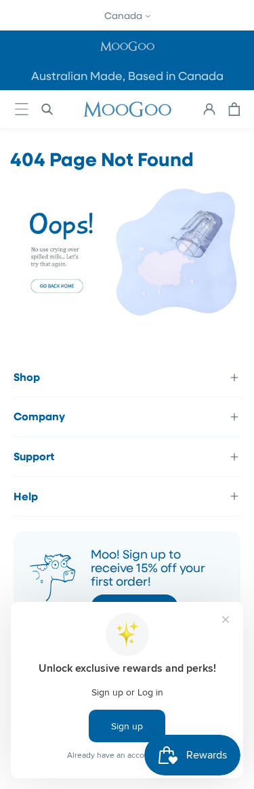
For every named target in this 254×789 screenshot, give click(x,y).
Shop (27, 376)
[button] (127, 46)
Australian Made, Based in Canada (127, 75)
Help (26, 496)
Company (39, 416)
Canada (124, 15)
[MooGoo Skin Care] (127, 109)
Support (34, 456)
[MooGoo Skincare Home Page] (127, 318)
